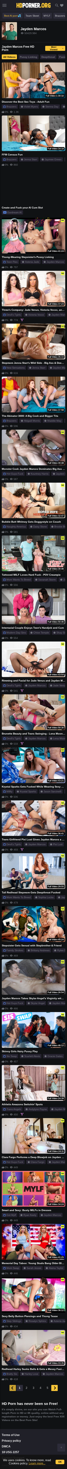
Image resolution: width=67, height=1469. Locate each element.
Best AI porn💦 (12, 15)
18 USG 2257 (10, 1452)
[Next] (54, 1388)
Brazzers (60, 15)
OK (60, 1462)
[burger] (4, 5)
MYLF (47, 15)
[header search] (57, 5)
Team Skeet (32, 15)
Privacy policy (11, 1440)
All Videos (9, 57)
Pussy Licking (28, 57)
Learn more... (37, 1463)
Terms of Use (11, 1435)
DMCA (6, 1446)
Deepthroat (48, 57)
